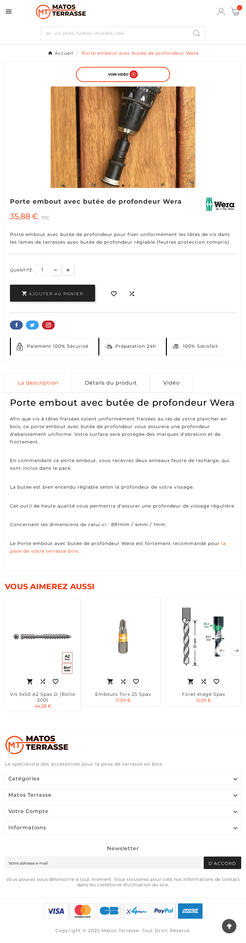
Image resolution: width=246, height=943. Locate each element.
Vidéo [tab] (171, 383)
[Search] (196, 33)
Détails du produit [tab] (111, 383)
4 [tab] (129, 186)
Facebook (16, 325)
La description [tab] (38, 383)
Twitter (32, 325)
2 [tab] (116, 186)
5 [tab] (136, 186)
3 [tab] (123, 186)
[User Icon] (221, 11)
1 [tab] (110, 186)
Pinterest (48, 325)
